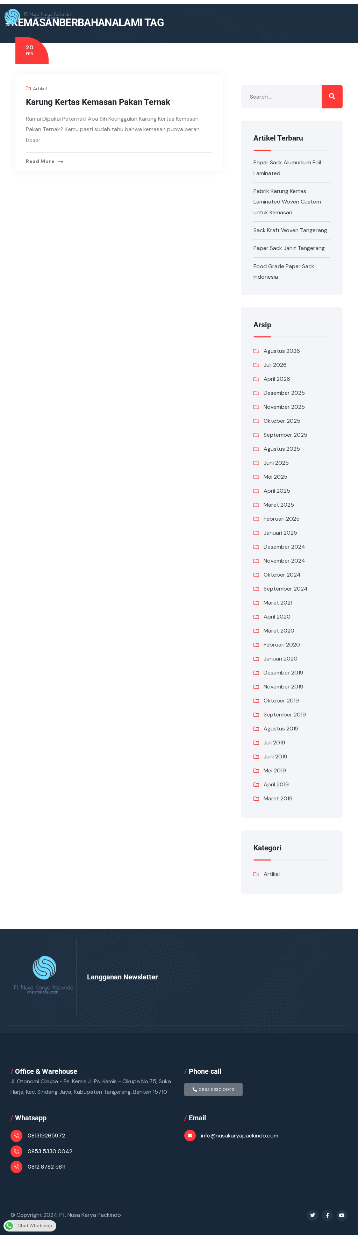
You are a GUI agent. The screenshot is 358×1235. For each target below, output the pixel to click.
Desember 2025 (284, 393)
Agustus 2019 (281, 728)
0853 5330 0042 (50, 1151)
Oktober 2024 (282, 574)
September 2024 (286, 588)
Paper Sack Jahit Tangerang (289, 248)
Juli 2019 (274, 742)
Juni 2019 (275, 756)
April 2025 (277, 490)
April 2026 (277, 379)
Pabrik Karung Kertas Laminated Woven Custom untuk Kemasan (287, 201)
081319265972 (46, 1135)
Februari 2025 (282, 518)
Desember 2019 (283, 672)
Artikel (40, 88)
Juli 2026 (275, 365)
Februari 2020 (282, 644)
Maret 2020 (279, 630)
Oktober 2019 (281, 700)
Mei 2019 (275, 770)
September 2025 (285, 434)
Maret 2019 (278, 798)
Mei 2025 (275, 476)
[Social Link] (312, 1215)
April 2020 (277, 616)
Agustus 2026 (282, 351)
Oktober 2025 (282, 420)
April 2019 (276, 784)
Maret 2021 (278, 602)
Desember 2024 (284, 546)
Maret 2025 (279, 504)
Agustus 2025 (282, 448)
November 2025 (284, 407)
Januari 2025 (280, 532)
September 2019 (285, 714)
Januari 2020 (281, 658)
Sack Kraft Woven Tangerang (290, 230)
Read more (40, 161)
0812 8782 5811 (46, 1166)
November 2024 (284, 560)
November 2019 (283, 686)
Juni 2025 (276, 462)
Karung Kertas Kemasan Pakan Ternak (98, 102)
